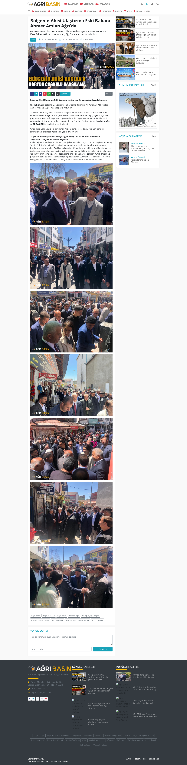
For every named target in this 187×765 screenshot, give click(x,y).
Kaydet (66, 94)
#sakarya (98, 735)
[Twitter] (33, 699)
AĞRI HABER (41, 11)
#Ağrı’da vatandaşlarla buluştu (77, 620)
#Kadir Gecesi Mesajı (55, 740)
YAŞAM (139, 11)
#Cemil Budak (150, 740)
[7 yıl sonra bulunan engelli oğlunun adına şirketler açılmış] (125, 35)
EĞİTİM (78, 11)
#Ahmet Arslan (57, 620)
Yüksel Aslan (88, 39)
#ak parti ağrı (74, 615)
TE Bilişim (63, 761)
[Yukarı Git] (180, 758)
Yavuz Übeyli (138, 157)
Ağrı (33, 39)
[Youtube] (46, 699)
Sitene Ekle (154, 758)
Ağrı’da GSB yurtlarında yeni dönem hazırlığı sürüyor (146, 47)
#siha (84, 740)
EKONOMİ (106, 11)
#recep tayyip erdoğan (90, 615)
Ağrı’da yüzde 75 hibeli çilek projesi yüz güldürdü (146, 60)
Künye (128, 758)
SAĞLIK (67, 11)
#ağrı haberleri (49, 615)
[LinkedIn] (42, 699)
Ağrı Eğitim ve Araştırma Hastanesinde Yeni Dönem (145, 715)
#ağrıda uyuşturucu (135, 740)
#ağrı (42, 735)
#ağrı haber (35, 615)
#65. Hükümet (97, 620)
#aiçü (35, 735)
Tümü (153, 85)
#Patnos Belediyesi (100, 745)
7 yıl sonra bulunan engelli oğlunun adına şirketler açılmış (146, 34)
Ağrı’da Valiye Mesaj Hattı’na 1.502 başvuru (146, 73)
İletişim (137, 758)
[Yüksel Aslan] (125, 147)
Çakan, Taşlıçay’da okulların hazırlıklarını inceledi (98, 722)
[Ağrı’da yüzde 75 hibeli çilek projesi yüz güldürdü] (125, 61)
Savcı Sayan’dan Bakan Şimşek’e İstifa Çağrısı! (143, 701)
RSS (145, 758)
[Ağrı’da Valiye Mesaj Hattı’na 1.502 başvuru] (125, 74)
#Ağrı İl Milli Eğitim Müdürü (143, 735)
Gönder (103, 649)
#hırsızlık (126, 735)
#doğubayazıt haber (97, 740)
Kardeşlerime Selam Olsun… (140, 161)
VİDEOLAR (88, 4)
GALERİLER (72, 4)
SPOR (129, 11)
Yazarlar (104, 4)
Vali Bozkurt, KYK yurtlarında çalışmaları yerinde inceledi (146, 22)
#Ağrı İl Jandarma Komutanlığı (58, 735)
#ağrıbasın (121, 740)
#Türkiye (110, 740)
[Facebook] (29, 699)
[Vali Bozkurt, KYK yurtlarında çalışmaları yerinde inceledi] (125, 22)
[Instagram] (37, 699)
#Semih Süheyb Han (113, 735)
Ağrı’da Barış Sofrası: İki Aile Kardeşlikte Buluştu (144, 676)
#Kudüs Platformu (73, 740)
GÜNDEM (55, 11)
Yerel (149, 11)
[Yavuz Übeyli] (125, 160)
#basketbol (88, 735)
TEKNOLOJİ (92, 11)
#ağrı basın (61, 615)
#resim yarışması (37, 740)
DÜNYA (118, 11)
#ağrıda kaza (85, 745)
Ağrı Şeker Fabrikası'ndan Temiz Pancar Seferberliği (144, 688)
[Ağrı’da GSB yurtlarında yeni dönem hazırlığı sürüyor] (125, 48)
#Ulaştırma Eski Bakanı (40, 620)
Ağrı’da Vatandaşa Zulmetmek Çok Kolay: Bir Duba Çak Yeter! (142, 148)
